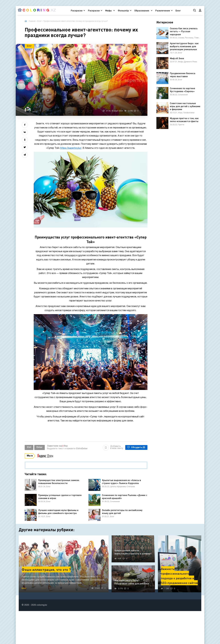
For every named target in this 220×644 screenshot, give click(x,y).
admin (37, 108)
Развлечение (162, 10)
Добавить (116, 447)
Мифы (108, 10)
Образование (142, 10)
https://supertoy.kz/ (70, 148)
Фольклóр (123, 10)
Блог (178, 10)
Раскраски (76, 10)
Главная (32, 21)
